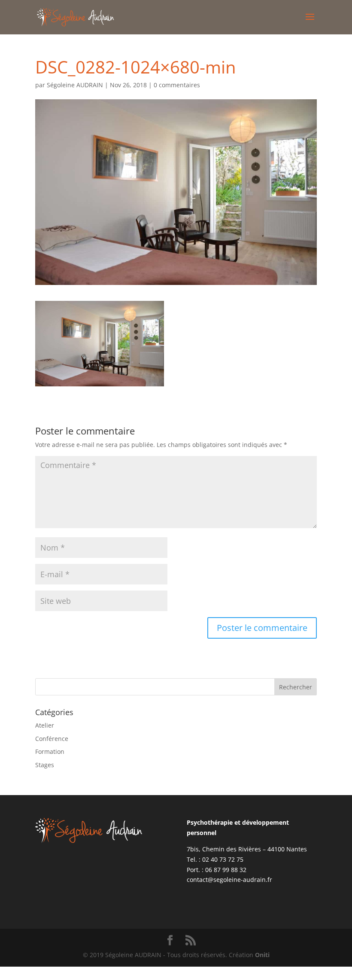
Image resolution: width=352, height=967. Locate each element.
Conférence (51, 738)
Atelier (44, 725)
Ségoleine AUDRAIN (75, 85)
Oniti (262, 955)
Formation (49, 751)
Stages (44, 765)
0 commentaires (177, 85)
